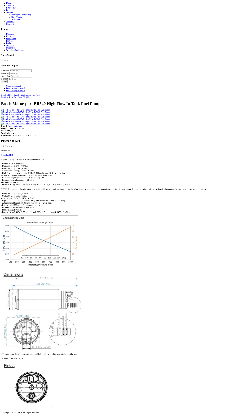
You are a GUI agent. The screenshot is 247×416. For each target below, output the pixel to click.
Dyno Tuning (16, 17)
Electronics (10, 36)
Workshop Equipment (15, 50)
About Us (10, 5)
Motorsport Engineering (21, 15)
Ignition (9, 41)
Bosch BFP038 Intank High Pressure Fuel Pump (21, 95)
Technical (10, 22)
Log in (4, 81)
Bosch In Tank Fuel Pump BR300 (15, 97)
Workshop (15, 19)
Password (5, 73)
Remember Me (7, 79)
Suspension (10, 48)
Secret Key (5, 76)
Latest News (11, 8)
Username (5, 70)
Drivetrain (10, 34)
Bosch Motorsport (15, 126)
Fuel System (11, 38)
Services (9, 12)
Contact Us (10, 24)
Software (10, 45)
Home (8, 3)
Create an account (13, 86)
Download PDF (7, 155)
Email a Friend (7, 151)
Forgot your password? (15, 90)
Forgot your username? (15, 88)
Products (9, 10)
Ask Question (6, 146)
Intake (8, 43)
